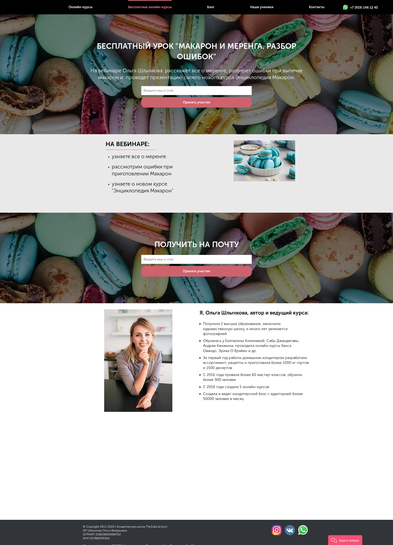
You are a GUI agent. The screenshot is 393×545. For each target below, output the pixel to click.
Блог (211, 7)
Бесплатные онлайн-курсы (150, 7)
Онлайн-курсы (81, 7)
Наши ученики (261, 7)
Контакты (316, 7)
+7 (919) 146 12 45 (364, 7)
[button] (345, 540)
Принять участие (196, 102)
